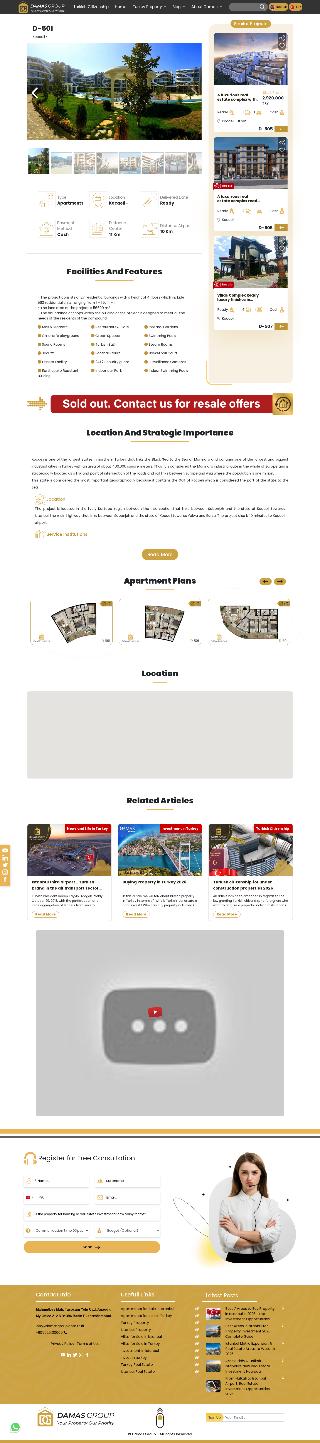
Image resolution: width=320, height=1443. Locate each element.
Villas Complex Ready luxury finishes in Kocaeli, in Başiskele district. (238, 297)
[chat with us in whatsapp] (15, 1427)
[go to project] (281, 129)
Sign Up (214, 1417)
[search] (262, 7)
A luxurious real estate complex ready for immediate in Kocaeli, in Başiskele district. (238, 198)
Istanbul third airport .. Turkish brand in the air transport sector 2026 (65, 885)
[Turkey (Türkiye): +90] (29, 1197)
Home (120, 6)
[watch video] (160, 1022)
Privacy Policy (62, 1343)
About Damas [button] (205, 6)
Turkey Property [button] (148, 6)
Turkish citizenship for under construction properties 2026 (243, 885)
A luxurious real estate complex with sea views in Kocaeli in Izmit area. (238, 97)
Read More (160, 554)
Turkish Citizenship (91, 6)
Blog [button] (177, 6)
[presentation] (193, 93)
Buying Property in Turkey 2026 (154, 882)
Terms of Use (88, 1343)
